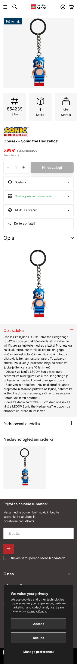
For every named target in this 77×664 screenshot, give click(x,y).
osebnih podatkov (52, 558)
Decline (38, 638)
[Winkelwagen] (71, 7)
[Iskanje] (14, 7)
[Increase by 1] (23, 168)
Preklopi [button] (72, 238)
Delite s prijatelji (24, 223)
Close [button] (38, 574)
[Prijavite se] (63, 7)
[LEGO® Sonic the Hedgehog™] (38, 131)
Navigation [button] (5, 7)
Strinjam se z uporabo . (37, 558)
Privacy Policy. (37, 611)
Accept (38, 624)
